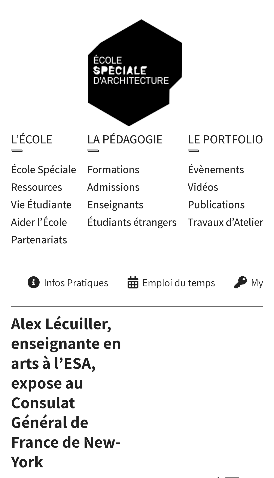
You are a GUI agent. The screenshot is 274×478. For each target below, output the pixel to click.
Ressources (36, 185)
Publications (216, 203)
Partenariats (39, 238)
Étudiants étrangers (132, 220)
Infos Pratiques (76, 281)
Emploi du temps (178, 281)
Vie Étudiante (41, 203)
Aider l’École (39, 220)
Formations (113, 168)
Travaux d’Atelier (225, 220)
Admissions (113, 185)
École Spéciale (43, 168)
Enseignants (115, 203)
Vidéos (203, 185)
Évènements (216, 168)
